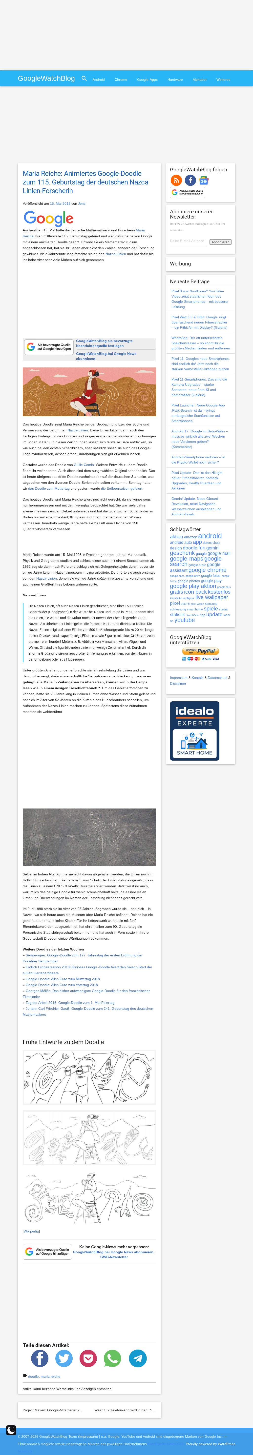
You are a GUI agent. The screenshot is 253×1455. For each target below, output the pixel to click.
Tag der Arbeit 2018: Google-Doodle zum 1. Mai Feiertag (70, 1003)
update (214, 614)
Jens (81, 203)
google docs (177, 575)
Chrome (121, 79)
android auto (181, 542)
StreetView (192, 615)
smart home (195, 609)
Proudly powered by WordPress (210, 1444)
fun (201, 547)
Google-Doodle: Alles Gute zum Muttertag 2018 (63, 979)
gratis (176, 592)
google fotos (211, 575)
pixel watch (197, 603)
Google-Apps (147, 79)
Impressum (179, 678)
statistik (177, 614)
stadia (223, 609)
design (176, 548)
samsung (211, 604)
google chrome (208, 570)
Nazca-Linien (115, 254)
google (201, 554)
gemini (212, 548)
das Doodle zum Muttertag (49, 488)
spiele (211, 609)
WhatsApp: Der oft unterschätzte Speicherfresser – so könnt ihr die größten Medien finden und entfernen (200, 343)
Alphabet (200, 79)
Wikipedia (31, 1231)
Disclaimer (178, 684)
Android (99, 79)
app (197, 542)
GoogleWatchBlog (46, 78)
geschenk (182, 553)
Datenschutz (217, 678)
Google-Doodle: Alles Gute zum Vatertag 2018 (62, 985)
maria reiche (50, 1376)
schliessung (178, 609)
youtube (184, 620)
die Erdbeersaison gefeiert (121, 488)
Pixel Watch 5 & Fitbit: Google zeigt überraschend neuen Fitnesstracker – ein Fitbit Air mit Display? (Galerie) (199, 322)
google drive (193, 575)
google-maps (186, 558)
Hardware (175, 79)
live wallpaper (211, 597)
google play (211, 580)
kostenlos (219, 592)
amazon (190, 537)
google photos (189, 581)
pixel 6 (185, 604)
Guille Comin (84, 465)
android (210, 536)
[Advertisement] (41, 34)
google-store (197, 565)
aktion (176, 536)
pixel (175, 603)
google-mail (219, 553)
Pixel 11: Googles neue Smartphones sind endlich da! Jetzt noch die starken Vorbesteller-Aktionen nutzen (200, 364)
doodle (33, 1376)
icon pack (195, 592)
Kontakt (198, 678)
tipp (202, 615)
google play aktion (193, 586)
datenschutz (211, 543)
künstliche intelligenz (182, 598)
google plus (224, 587)
